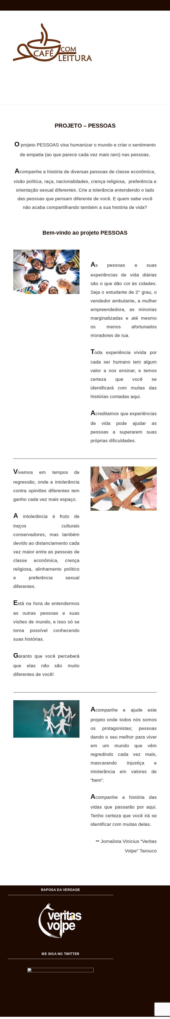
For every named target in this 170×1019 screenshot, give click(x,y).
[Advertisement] (85, 81)
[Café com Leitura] (50, 42)
